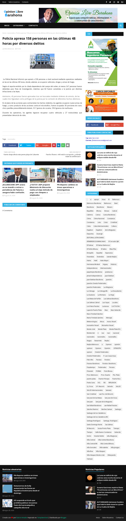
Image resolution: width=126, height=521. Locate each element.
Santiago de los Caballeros (96, 413)
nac (103, 333)
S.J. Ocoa (90, 386)
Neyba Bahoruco (93, 344)
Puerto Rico (116, 379)
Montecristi (91, 333)
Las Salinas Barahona (111, 299)
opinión (117, 344)
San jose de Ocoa (111, 398)
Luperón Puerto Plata (94, 310)
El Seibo (104, 249)
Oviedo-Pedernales (93, 356)
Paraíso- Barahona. (109, 363)
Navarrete (98, 341)
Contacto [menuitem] (33, 25)
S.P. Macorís (100, 386)
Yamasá (89, 459)
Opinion (108, 344)
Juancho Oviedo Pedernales (96, 283)
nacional (116, 333)
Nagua (89, 341)
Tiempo (89, 432)
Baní (116, 203)
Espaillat (99, 253)
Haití (95, 260)
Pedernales (102, 367)
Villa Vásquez (100, 451)
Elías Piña (113, 249)
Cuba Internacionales (101, 226)
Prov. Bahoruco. (92, 375)
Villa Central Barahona (106, 440)
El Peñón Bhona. (92, 249)
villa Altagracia (112, 436)
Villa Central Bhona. (107, 444)
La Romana (102, 295)
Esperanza (109, 253)
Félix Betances (9, 49)
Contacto (25, 2)
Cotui (106, 222)
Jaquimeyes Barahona (94, 272)
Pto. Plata (116, 375)
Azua (103, 199)
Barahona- (100, 207)
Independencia (92, 268)
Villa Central (91, 440)
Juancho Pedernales (94, 287)
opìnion (89, 348)
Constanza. (91, 222)
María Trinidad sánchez (95, 318)
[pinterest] (118, 2)
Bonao (106, 211)
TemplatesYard (42, 518)
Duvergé (99, 234)
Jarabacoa (108, 272)
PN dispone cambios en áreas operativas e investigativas (67, 187)
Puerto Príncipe (104, 379)
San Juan (90, 402)
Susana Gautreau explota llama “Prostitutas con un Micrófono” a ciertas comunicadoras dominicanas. (110, 168)
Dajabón (99, 230)
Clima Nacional (99, 218)
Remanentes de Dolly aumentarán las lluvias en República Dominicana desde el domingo (26, 489)
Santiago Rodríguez (93, 421)
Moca (102, 322)
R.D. (99, 383)
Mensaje (109, 318)
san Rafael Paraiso (110, 405)
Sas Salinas (109, 425)
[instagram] (114, 2)
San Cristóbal (91, 394)
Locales (115, 302)
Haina (89, 260)
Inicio (4, 2)
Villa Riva (90, 451)
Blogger (63, 518)
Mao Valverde (115, 310)
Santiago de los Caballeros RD (97, 417)
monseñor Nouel (93, 325)
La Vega (111, 295)
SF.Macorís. (91, 428)
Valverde (117, 432)
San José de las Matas (94, 398)
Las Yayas (105, 302)
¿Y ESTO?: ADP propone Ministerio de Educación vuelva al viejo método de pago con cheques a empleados (41, 190)
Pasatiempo (91, 367)
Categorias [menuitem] (18, 25)
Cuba (89, 226)
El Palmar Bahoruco (103, 245)
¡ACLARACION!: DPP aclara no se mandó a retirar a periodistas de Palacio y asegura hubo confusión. (13, 189)
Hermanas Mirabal (93, 264)
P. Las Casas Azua (109, 356)
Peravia (111, 367)
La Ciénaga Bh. (103, 291)
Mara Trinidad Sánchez (95, 314)
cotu (99, 222)
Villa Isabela (104, 447)
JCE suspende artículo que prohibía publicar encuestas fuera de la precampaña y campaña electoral (25, 504)
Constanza (111, 218)
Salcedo (110, 386)
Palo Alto (90, 360)
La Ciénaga (90, 291)
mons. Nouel (111, 322)
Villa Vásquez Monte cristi (95, 455)
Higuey (105, 264)
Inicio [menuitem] (6, 25)
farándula (100, 257)
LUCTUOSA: (116, 306)
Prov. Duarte (105, 375)
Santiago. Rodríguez (110, 421)
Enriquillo (90, 253)
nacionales (11, 33)
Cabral (114, 211)
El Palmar (90, 245)
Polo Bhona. (108, 371)
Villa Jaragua (115, 447)
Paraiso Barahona (93, 363)
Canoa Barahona (109, 215)
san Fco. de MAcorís (106, 394)
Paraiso (99, 360)
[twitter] (110, 2)
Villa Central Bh (92, 444)
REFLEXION (112, 383)
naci (108, 333)
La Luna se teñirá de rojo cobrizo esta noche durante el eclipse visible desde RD (109, 155)
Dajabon (90, 230)
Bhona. (98, 211)
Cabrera (90, 215)
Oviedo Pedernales (101, 352)
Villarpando (112, 455)
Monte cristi (91, 329)
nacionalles (112, 337)
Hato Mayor (104, 260)
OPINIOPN (117, 348)
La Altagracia (108, 287)
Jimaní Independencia (94, 276)
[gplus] (122, 2)
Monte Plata (102, 329)
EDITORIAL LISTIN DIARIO (95, 238)
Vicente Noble (99, 436)
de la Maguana (110, 230)
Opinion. (98, 348)
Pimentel (90, 371)
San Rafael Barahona (94, 405)
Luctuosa (105, 306)
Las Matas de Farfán (94, 299)
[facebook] (106, 2)
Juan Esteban (109, 276)
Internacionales (105, 268)
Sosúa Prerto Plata (104, 428)
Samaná (108, 390)
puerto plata (91, 379)
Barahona (90, 207)
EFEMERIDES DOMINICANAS (96, 241)
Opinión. (107, 348)
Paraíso (107, 360)
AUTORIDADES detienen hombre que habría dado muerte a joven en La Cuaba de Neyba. (110, 181)
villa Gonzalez (91, 447)
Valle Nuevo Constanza (103, 432)
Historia (113, 264)
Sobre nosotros (14, 2)
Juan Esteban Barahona (95, 280)
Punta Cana (91, 383)
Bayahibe (90, 211)
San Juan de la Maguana (104, 402)
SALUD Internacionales (95, 390)
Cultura (114, 226)
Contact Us (120, 518)
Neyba (107, 341)
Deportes (90, 234)
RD (105, 383)
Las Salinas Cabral (93, 302)
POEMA (98, 371)
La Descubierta (116, 291)
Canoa (98, 215)
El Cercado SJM (114, 241)
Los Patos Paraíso (93, 306)
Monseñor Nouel (107, 325)
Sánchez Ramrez (92, 409)
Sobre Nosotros (107, 518)
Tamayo (116, 428)
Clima (89, 218)
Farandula (90, 257)
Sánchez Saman (106, 409)
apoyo (96, 199)
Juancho (109, 280)
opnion (89, 352)
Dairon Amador (22, 518)
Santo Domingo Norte (94, 425)
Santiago (118, 409)
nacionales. (101, 337)
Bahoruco (115, 199)
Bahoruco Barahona (94, 203)
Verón (89, 436)
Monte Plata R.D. (115, 329)
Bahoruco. (107, 203)
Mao (106, 310)
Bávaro (109, 207)
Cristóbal (114, 222)
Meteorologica (92, 322)
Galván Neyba (112, 257)
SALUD (118, 386)
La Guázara (91, 295)
